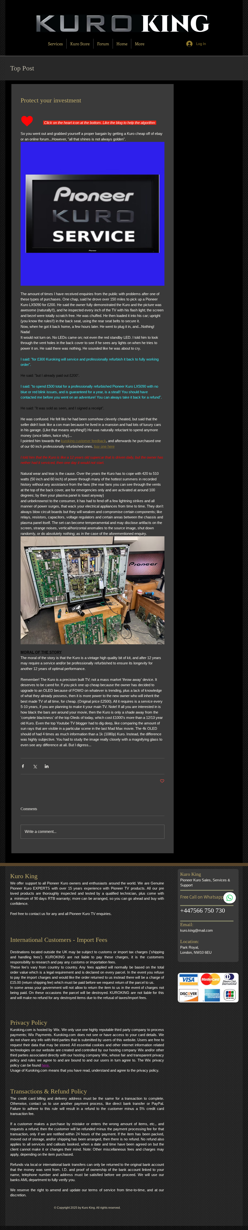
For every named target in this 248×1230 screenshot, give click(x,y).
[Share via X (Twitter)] (34, 766)
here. (46, 1065)
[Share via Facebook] (23, 766)
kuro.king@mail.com (196, 930)
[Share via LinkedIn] (46, 766)
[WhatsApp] (229, 897)
